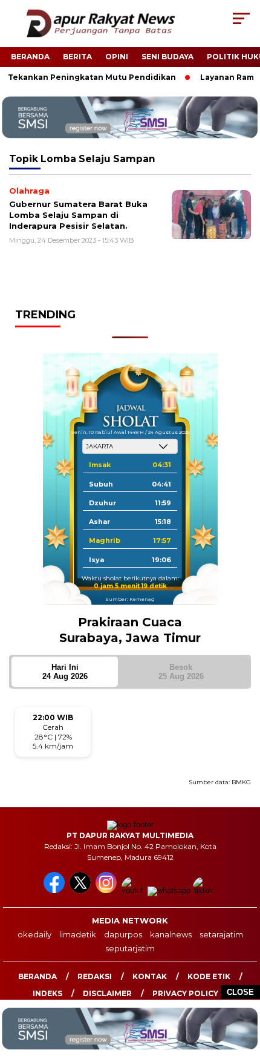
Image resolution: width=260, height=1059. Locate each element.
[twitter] (81, 890)
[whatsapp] (169, 890)
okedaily (34, 934)
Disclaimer (107, 993)
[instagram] (107, 890)
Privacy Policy (185, 993)
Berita (77, 56)
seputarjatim (130, 948)
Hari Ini (65, 672)
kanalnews (171, 934)
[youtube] (133, 890)
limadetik (77, 934)
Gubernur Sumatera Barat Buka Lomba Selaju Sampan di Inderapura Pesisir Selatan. (78, 214)
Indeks (47, 993)
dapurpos (123, 934)
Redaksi (94, 976)
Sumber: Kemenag (130, 599)
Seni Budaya (167, 56)
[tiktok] (204, 890)
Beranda (30, 56)
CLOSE (240, 992)
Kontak (149, 976)
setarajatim (221, 934)
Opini (116, 56)
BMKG (241, 782)
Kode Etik (208, 976)
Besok (181, 672)
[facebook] (55, 890)
